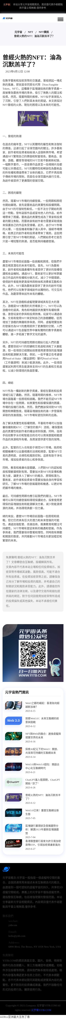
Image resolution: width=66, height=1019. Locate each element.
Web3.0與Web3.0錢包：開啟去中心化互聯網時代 (42, 766)
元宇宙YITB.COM (41, 1010)
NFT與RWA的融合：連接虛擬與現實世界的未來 (43, 735)
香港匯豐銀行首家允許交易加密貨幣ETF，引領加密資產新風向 (43, 843)
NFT (30, 32)
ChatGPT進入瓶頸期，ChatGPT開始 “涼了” (42, 781)
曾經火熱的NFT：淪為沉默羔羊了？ (43, 797)
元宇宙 (18, 32)
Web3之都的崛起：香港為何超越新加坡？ (42, 705)
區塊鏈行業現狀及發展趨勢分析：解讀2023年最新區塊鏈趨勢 (42, 829)
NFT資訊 (44, 32)
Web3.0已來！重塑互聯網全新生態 (42, 812)
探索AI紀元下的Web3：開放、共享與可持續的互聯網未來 (42, 751)
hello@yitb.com (16, 936)
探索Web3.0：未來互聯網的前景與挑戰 (42, 720)
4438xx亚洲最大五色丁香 (15, 1016)
